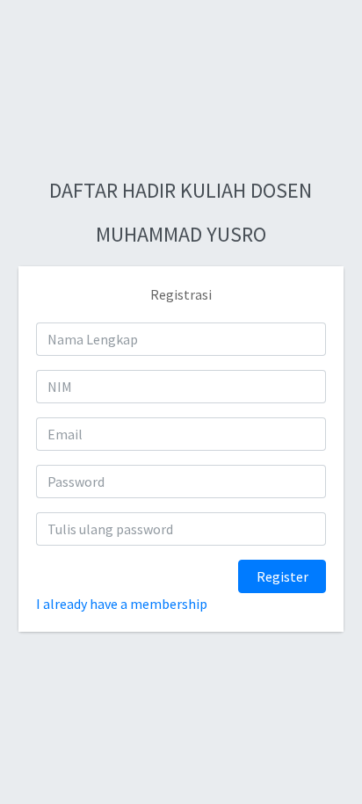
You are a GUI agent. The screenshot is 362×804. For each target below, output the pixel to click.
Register (282, 576)
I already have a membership (121, 603)
